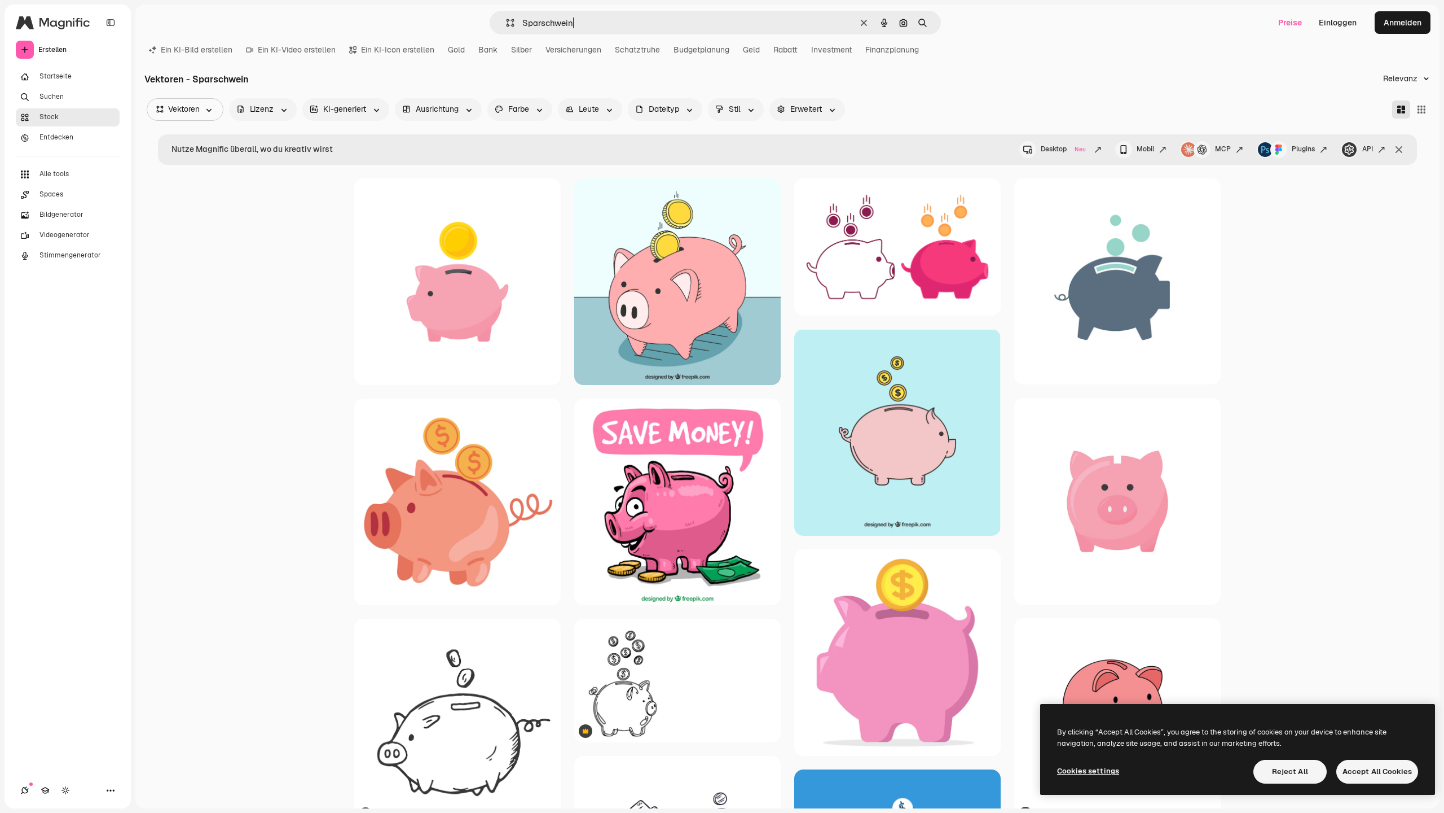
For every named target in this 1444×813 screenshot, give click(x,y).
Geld (751, 50)
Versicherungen (573, 50)
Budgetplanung (701, 50)
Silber (521, 50)
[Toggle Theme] (65, 790)
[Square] (1421, 109)
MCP (1223, 149)
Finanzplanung (892, 50)
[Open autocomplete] (505, 23)
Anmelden (1402, 23)
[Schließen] (1398, 149)
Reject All (1290, 771)
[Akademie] (45, 790)
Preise (1290, 23)
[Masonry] (1401, 109)
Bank (488, 50)
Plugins (1303, 149)
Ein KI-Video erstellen (297, 50)
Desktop (1063, 149)
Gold (456, 50)
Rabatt (785, 50)
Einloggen (1338, 23)
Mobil (1145, 149)
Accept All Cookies (1377, 771)
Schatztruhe (637, 50)
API (1367, 149)
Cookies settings (1088, 771)
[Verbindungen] (25, 790)
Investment (831, 50)
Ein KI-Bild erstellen (196, 50)
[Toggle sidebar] (111, 23)
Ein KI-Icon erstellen (397, 50)
